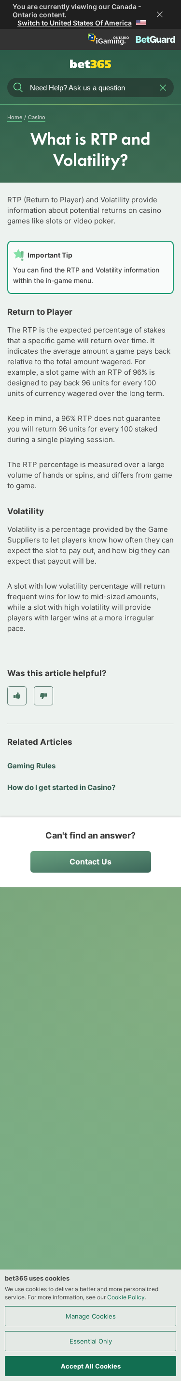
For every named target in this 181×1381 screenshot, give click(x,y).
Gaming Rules (31, 765)
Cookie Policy (126, 1297)
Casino (36, 117)
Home (14, 117)
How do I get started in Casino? (61, 787)
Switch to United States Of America (74, 23)
